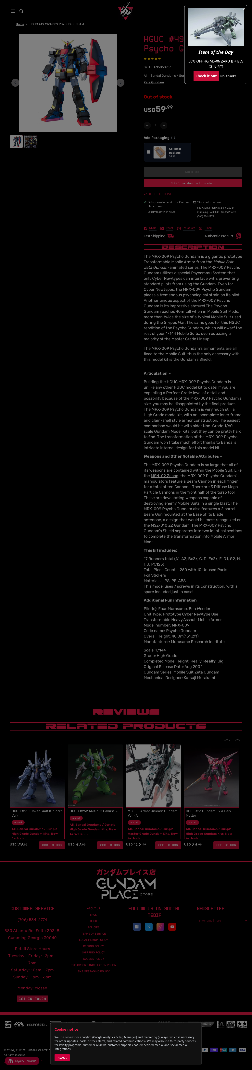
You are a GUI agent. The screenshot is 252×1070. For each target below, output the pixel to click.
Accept (62, 1057)
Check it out (206, 76)
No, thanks (228, 76)
